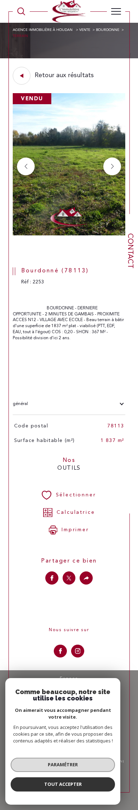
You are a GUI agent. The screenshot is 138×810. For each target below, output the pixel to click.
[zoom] (69, 234)
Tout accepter (63, 784)
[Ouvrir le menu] (116, 11)
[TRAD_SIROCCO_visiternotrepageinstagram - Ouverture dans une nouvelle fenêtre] (77, 651)
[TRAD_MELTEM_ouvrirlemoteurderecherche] (21, 11)
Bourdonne (107, 30)
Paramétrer (63, 764)
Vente (84, 30)
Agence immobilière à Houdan (43, 30)
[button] (112, 166)
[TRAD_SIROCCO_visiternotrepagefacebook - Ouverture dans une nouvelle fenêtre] (60, 651)
